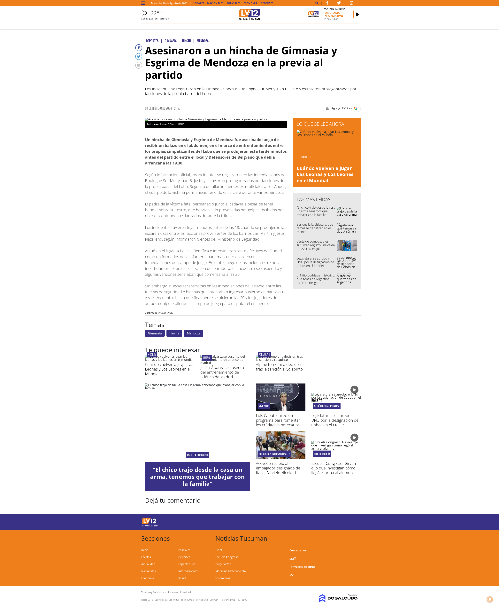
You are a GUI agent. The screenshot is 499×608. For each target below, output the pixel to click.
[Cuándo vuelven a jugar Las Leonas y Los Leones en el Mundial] (170, 359)
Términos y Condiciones (153, 592)
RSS (291, 575)
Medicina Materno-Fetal (231, 571)
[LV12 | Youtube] (330, 521)
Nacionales (215, 3)
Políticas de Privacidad (179, 592)
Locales (198, 3)
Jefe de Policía (322, 453)
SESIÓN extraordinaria (327, 406)
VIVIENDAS (264, 406)
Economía (250, 3)
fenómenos (222, 578)
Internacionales (188, 571)
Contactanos (297, 550)
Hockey (152, 354)
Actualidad (148, 564)
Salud (182, 578)
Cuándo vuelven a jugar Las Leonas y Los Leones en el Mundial (325, 174)
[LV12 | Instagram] (351, 4)
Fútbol (207, 358)
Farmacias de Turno (302, 567)
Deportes (266, 3)
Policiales (233, 3)
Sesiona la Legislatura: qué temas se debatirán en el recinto (315, 228)
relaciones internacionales (274, 453)
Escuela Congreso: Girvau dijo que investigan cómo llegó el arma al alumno (333, 468)
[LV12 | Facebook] (327, 4)
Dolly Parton (223, 564)
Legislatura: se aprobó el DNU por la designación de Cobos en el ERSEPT (315, 262)
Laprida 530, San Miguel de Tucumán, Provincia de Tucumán (186, 599)
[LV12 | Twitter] (339, 4)
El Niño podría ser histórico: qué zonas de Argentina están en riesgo (316, 279)
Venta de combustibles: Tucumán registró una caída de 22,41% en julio (316, 245)
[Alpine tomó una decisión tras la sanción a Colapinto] (280, 359)
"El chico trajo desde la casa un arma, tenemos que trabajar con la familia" (316, 211)
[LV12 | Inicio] (353, 537)
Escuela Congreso (197, 455)
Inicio (144, 550)
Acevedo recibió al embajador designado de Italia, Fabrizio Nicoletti (278, 468)
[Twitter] (138, 56)
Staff (292, 558)
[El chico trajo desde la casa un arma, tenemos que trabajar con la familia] (197, 422)
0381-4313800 (239, 599)
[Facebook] (138, 47)
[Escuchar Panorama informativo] (357, 14)
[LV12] (149, 526)
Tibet (218, 550)
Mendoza (193, 333)
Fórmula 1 (264, 354)
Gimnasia (155, 333)
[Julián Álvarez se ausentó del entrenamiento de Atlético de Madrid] (225, 363)
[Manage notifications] (490, 599)
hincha (174, 333)
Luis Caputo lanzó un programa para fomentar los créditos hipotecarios (278, 420)
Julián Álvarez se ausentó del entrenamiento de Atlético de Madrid (222, 372)
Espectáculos (186, 564)
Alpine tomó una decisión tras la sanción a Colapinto (279, 367)
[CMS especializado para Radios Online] (333, 598)
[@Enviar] (138, 65)
